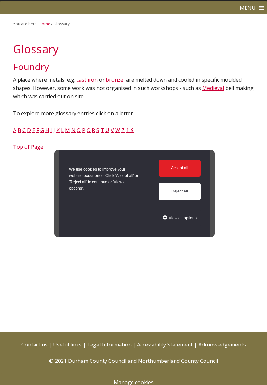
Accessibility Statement (165, 344)
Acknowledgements (222, 344)
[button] (248, 7)
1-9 (130, 130)
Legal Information (109, 344)
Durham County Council (97, 360)
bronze (114, 79)
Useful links (67, 344)
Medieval (213, 88)
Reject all (179, 191)
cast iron (87, 79)
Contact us (34, 344)
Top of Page (28, 146)
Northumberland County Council (178, 360)
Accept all (179, 168)
